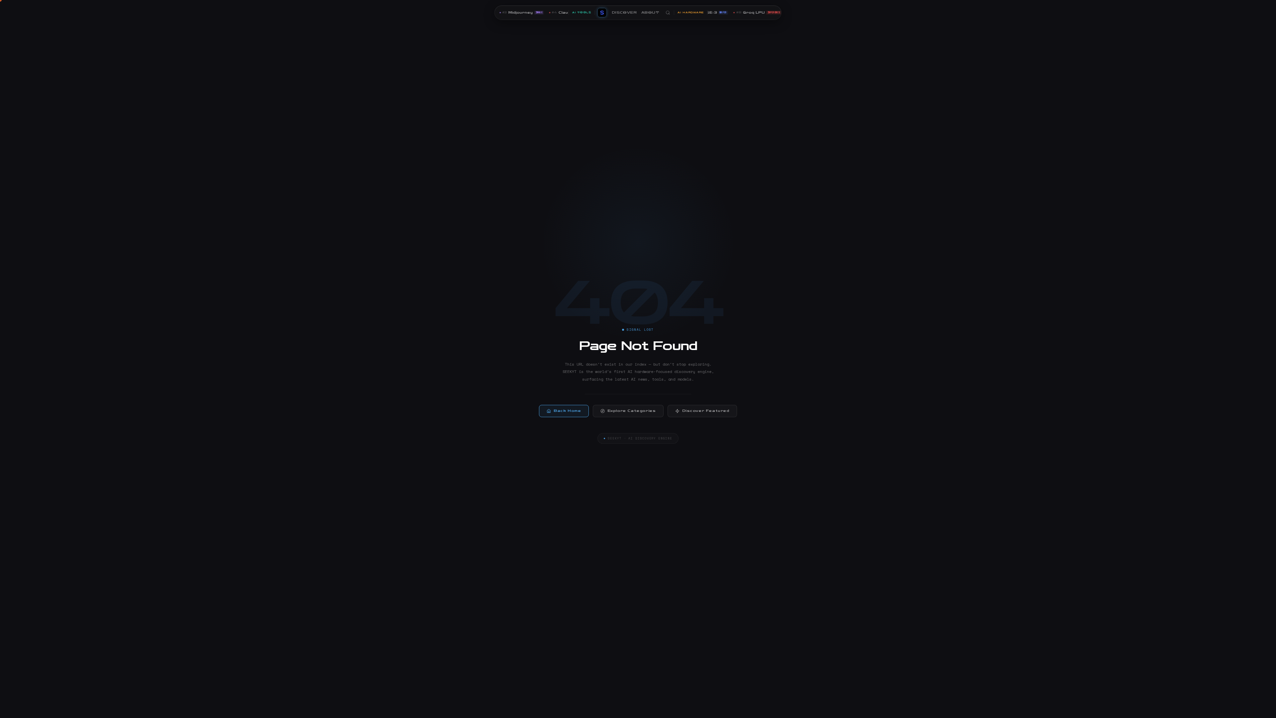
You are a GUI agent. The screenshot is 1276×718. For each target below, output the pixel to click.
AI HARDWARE (691, 12)
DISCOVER (624, 13)
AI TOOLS (581, 12)
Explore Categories (631, 411)
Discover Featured (705, 411)
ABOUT (650, 13)
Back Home (567, 411)
